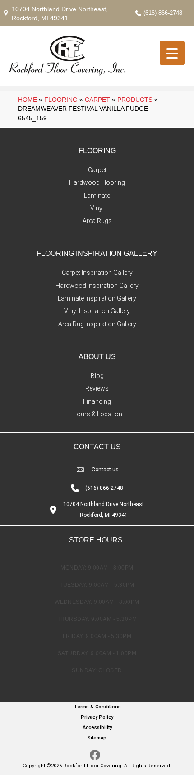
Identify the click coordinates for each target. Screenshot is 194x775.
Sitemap (97, 738)
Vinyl (97, 208)
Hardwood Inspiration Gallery (97, 285)
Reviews (97, 388)
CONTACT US (97, 447)
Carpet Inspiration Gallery (97, 272)
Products (134, 99)
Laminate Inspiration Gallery (97, 298)
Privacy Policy (97, 717)
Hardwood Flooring (97, 182)
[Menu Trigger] (172, 53)
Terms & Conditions (97, 707)
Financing (97, 401)
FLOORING (97, 151)
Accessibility (97, 727)
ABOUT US (97, 356)
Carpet (97, 99)
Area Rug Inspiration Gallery (97, 324)
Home (27, 99)
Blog (97, 375)
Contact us (105, 469)
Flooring (61, 99)
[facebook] (95, 755)
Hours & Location (97, 414)
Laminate (97, 195)
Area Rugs (97, 220)
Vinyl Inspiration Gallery (97, 311)
